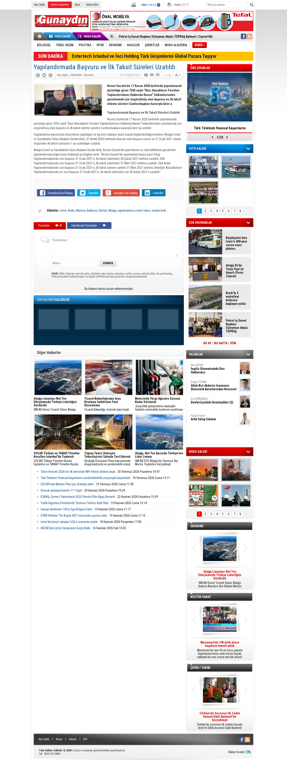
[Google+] (50, 75)
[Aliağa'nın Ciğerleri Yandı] (236, 470)
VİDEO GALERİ (198, 451)
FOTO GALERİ (197, 148)
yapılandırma (126, 210)
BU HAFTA (220, 343)
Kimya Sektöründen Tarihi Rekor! (220, 128)
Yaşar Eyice (203, 417)
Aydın (71, 210)
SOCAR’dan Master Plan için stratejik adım (67, 484)
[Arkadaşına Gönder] (152, 75)
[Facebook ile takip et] (243, 36)
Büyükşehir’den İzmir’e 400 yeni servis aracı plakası (236, 243)
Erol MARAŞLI (212, 400)
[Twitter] (44, 75)
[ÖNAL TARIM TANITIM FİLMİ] (203, 495)
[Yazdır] (158, 75)
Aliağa (112, 210)
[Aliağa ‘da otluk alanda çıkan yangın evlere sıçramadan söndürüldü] (203, 470)
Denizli (102, 210)
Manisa (80, 210)
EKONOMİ (197, 526)
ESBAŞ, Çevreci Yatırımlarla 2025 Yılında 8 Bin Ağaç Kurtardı (78, 496)
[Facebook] (38, 75)
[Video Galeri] (89, 36)
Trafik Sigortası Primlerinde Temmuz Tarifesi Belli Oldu (75, 503)
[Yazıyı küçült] (168, 75)
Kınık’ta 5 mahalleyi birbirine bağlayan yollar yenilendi (236, 298)
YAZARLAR (196, 354)
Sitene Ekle (92, 4)
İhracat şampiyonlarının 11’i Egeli (61, 490)
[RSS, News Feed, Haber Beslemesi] (249, 36)
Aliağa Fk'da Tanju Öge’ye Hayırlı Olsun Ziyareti (235, 271)
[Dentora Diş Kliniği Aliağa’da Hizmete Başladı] (203, 167)
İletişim (73, 739)
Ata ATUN (208, 368)
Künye (59, 739)
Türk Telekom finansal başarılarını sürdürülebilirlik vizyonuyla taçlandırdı (85, 478)
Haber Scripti (236, 752)
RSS (85, 739)
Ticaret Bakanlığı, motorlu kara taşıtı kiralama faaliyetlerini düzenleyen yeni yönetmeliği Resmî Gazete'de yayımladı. (108, 404)
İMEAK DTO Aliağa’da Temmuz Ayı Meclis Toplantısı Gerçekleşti (159, 459)
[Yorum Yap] (146, 75)
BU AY (207, 343)
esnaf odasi (142, 210)
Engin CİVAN (214, 385)
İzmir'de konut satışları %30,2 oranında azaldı (69, 522)
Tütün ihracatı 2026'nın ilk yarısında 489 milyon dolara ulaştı (78, 471)
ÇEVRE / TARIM (200, 668)
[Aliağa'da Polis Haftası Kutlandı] (236, 495)
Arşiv (77, 4)
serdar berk (159, 210)
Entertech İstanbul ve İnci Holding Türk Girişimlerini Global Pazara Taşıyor (144, 56)
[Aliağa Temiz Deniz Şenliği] (236, 167)
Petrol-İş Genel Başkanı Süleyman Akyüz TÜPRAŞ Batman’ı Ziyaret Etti (166, 36)
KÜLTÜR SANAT (201, 597)
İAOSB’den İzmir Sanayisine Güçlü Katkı (65, 528)
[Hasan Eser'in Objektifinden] (203, 192)
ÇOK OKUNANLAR (200, 222)
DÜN (233, 343)
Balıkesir (92, 210)
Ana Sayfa (39, 4)
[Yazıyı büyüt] (177, 75)
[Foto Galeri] (60, 36)
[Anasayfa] (40, 36)
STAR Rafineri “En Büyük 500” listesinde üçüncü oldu (74, 515)
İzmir (63, 210)
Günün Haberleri (60, 4)
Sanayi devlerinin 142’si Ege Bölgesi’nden (66, 509)
